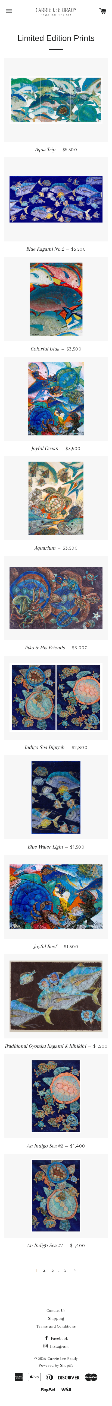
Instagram (59, 1346)
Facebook (59, 1338)
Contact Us (56, 1310)
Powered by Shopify (56, 1365)
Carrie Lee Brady (63, 1358)
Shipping (56, 1318)
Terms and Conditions (56, 1326)
